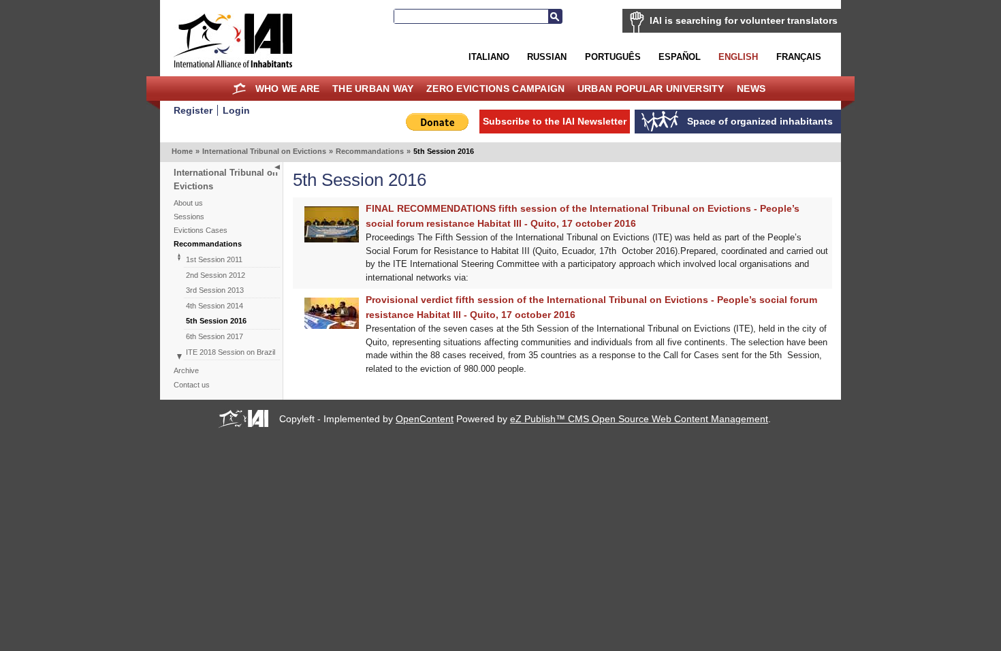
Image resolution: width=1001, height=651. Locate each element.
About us (188, 203)
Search (555, 16)
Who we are (287, 88)
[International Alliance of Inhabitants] (233, 40)
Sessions (189, 216)
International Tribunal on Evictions (264, 151)
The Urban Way (373, 88)
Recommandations (370, 151)
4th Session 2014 (214, 306)
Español (679, 57)
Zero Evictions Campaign (495, 88)
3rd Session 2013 (215, 290)
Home (239, 88)
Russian (547, 57)
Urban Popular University (651, 88)
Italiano (488, 57)
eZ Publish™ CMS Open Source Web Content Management (639, 418)
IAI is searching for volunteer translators (744, 20)
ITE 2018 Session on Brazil (230, 352)
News (751, 88)
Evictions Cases (200, 230)
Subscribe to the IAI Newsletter (554, 121)
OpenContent (425, 418)
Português (613, 57)
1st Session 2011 (214, 259)
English (738, 57)
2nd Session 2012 (215, 275)
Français (798, 57)
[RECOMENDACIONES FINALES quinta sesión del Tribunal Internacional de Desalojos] (331, 239)
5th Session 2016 (216, 321)
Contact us (192, 385)
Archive (186, 370)
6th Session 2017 (214, 336)
